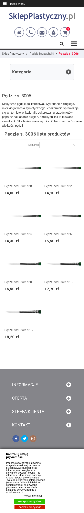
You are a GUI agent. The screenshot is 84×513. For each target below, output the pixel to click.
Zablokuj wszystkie (30, 507)
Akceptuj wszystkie (29, 501)
